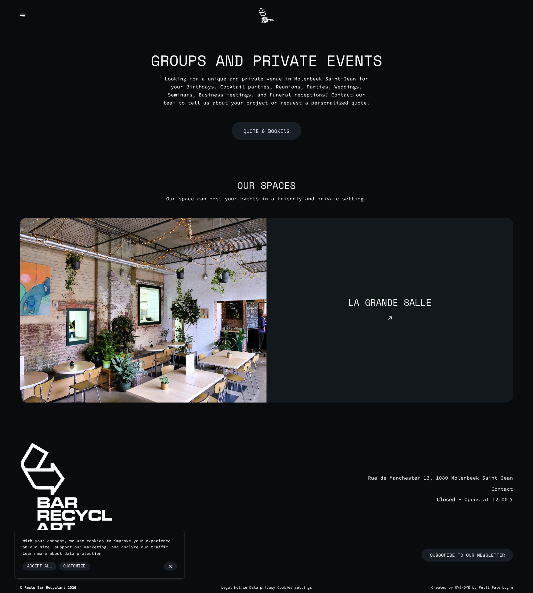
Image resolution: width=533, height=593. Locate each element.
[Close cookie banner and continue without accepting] (170, 566)
